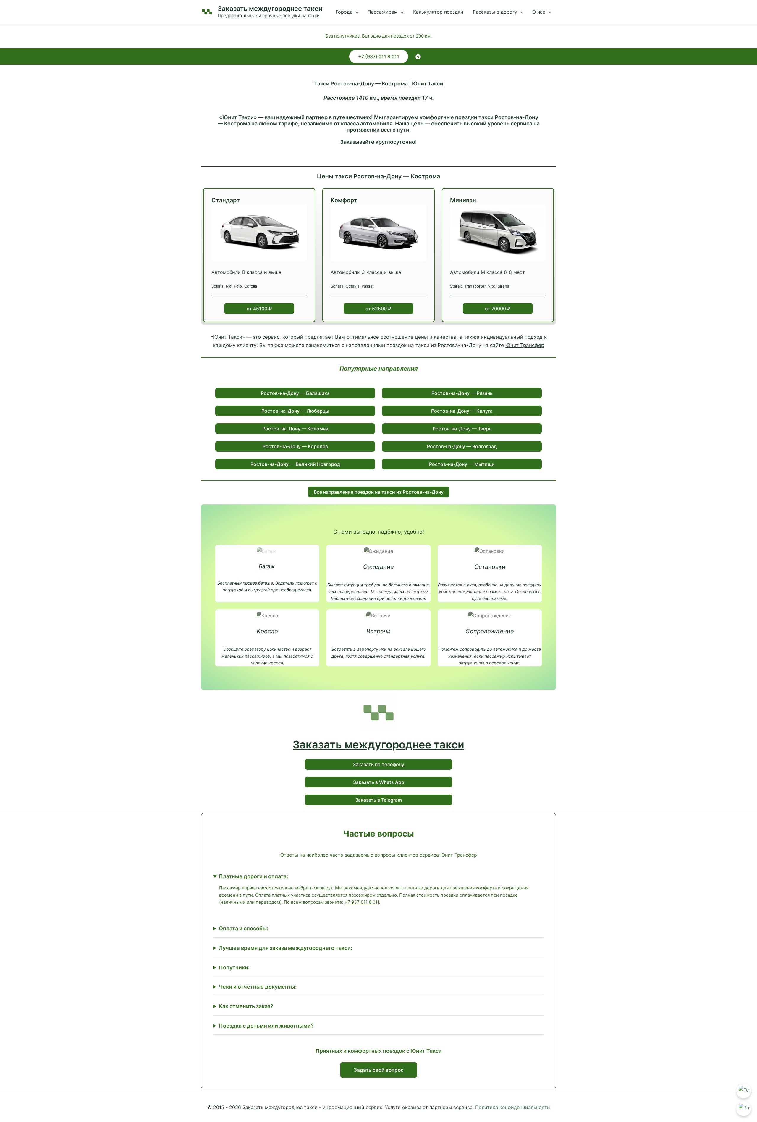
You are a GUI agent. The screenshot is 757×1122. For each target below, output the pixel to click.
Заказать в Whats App (378, 782)
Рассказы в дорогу (495, 12)
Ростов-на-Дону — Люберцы (295, 411)
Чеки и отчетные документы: (258, 987)
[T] (418, 56)
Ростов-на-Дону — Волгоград (462, 446)
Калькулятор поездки (438, 12)
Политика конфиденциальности (512, 1107)
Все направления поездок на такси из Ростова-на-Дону (379, 492)
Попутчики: (234, 967)
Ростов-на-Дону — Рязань (462, 393)
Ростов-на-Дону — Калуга (462, 411)
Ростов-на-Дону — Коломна (295, 429)
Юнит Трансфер (524, 345)
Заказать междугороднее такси (270, 8)
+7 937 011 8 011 (361, 902)
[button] (355, 11)
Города (344, 12)
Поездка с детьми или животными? (266, 1026)
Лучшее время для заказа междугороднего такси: (285, 948)
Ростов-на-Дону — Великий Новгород (295, 464)
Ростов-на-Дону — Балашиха (295, 393)
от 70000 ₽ (497, 308)
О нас (538, 12)
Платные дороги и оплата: (253, 876)
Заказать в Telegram (378, 800)
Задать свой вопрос (379, 1070)
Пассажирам (383, 12)
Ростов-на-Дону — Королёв (295, 446)
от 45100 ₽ (259, 308)
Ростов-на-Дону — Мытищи (462, 464)
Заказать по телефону (378, 764)
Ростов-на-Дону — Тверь (462, 429)
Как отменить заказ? (246, 1006)
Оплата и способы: (243, 928)
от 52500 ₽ (378, 308)
